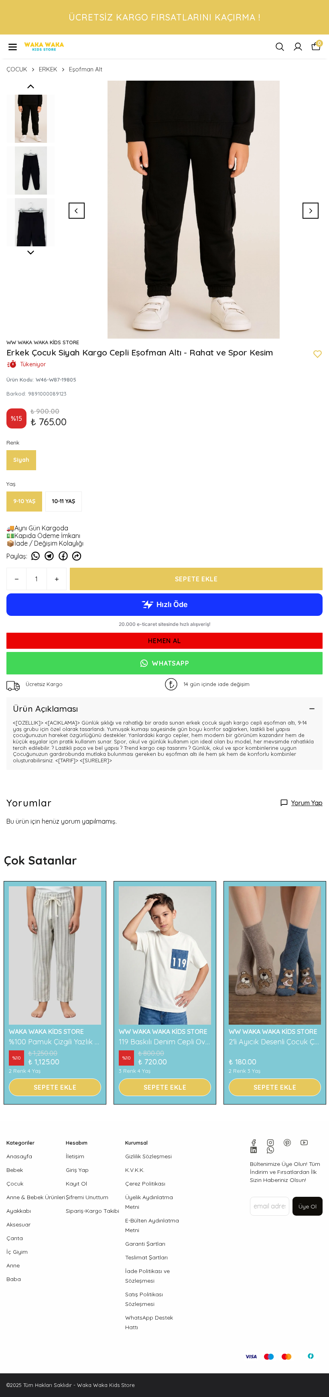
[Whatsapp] (270, 1149)
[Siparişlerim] (298, 47)
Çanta (14, 1238)
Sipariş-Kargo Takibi (92, 1210)
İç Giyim (17, 1251)
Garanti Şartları (145, 1243)
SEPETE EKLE (196, 579)
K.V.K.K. (134, 1170)
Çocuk (14, 1183)
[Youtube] (304, 1142)
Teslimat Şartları (146, 1257)
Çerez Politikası (145, 1183)
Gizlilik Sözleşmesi (148, 1156)
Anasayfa (19, 1156)
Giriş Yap (77, 1170)
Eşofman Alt (85, 69)
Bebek (14, 1170)
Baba (13, 1279)
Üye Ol (308, 1206)
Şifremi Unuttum (87, 1197)
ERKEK (48, 69)
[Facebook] (253, 1142)
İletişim (75, 1156)
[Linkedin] (253, 1149)
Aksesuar (18, 1224)
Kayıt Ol (76, 1183)
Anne (13, 1265)
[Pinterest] (287, 1142)
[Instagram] (270, 1142)
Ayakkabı (18, 1210)
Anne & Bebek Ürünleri (35, 1197)
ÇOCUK (16, 69)
